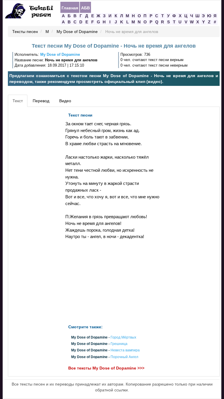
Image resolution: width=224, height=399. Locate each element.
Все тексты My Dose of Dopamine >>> (106, 368)
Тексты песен (25, 32)
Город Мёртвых (123, 337)
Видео (65, 100)
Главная (70, 8)
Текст (18, 100)
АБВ (85, 8)
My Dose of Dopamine (77, 32)
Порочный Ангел (124, 357)
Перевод (41, 100)
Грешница (119, 344)
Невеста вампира (125, 350)
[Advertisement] (36, 197)
